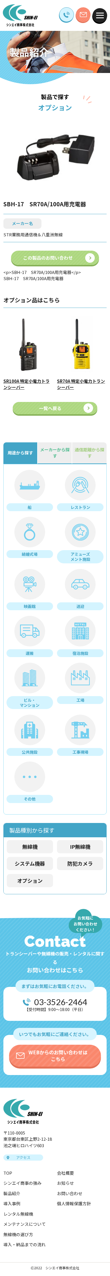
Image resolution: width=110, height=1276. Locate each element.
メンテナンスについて (24, 1224)
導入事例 (11, 1203)
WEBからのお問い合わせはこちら (57, 1055)
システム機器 (30, 863)
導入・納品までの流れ (24, 1244)
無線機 (30, 846)
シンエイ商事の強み (22, 1183)
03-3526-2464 (60, 1002)
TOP (7, 1173)
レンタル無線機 (18, 1214)
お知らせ (65, 1183)
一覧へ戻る (50, 408)
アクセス (23, 1157)
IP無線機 (80, 846)
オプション (30, 880)
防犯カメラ (80, 863)
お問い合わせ (69, 1193)
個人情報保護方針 (74, 1203)
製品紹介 (11, 1193)
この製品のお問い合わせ (48, 257)
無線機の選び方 (18, 1234)
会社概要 (65, 1173)
